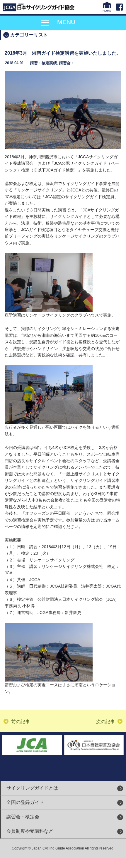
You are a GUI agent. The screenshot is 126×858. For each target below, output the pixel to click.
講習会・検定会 (22, 816)
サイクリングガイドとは (32, 787)
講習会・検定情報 (74, 63)
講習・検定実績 (43, 63)
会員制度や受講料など (29, 831)
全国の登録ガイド (25, 802)
